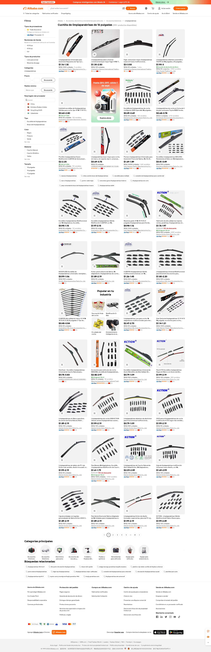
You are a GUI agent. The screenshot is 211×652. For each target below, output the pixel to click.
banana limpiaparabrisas (69, 176)
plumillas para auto (172, 571)
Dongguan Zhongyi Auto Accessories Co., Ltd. (170, 118)
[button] (123, 8)
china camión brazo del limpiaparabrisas (95, 176)
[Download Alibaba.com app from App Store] (159, 632)
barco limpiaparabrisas (68, 180)
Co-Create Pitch (33, 596)
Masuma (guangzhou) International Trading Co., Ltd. (105, 381)
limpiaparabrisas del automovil (115, 576)
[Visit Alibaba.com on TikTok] (179, 617)
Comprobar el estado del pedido (167, 600)
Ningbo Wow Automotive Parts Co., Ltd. (72, 281)
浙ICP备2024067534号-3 (161, 649)
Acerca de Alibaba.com (35, 587)
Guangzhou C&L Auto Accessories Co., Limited (73, 230)
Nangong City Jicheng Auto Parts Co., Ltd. (138, 118)
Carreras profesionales (35, 604)
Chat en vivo (128, 596)
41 (135, 535)
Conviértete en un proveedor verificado (169, 604)
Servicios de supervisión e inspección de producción (72, 609)
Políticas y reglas (65, 615)
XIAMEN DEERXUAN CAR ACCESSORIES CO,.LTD (73, 379)
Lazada (105, 642)
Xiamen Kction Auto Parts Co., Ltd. (167, 234)
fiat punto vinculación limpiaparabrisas (63, 567)
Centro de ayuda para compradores (136, 592)
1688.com (83, 642)
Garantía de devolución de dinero (71, 596)
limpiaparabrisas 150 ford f (36, 567)
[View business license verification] (125, 649)
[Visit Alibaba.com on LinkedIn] (161, 617)
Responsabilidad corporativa (37, 600)
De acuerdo (48, 80)
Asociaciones (160, 608)
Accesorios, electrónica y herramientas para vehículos (84, 21)
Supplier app (119, 632)
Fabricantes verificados (100, 592)
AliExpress (74, 642)
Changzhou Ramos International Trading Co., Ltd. (105, 69)
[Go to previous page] (104, 535)
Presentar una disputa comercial (135, 600)
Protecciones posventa (68, 604)
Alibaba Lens (38, 632)
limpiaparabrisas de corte (141, 180)
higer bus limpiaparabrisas (61, 571)
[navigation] (39, 278)
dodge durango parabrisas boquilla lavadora (112, 567)
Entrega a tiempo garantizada (69, 600)
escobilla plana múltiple (122, 176)
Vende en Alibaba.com (163, 592)
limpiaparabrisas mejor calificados (86, 571)
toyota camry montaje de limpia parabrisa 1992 (64, 576)
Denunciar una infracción (132, 615)
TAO (122, 642)
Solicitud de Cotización (99, 596)
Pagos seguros (65, 592)
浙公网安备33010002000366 (141, 649)
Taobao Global (114, 642)
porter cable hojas (87, 180)
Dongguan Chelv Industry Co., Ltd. (70, 168)
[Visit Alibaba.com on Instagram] (170, 617)
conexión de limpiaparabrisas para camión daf (150, 176)
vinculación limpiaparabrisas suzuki (148, 571)
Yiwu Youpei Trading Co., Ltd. (166, 71)
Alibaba (60, 21)
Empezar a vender (162, 596)
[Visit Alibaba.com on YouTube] (174, 617)
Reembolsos (128, 604)
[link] (208, 631)
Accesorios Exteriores (113, 21)
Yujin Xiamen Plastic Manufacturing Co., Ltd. (73, 69)
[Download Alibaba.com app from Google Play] (176, 632)
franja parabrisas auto (92, 576)
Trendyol (129, 642)
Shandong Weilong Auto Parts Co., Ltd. (169, 166)
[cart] (153, 9)
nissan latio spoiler (87, 567)
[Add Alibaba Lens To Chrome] (59, 632)
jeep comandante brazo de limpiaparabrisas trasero (77, 185)
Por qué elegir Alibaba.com (36, 592)
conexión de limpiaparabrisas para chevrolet (117, 571)
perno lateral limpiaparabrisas (37, 571)
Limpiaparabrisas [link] (130, 21)
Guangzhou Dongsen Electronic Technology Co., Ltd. (73, 119)
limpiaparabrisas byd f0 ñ (36, 576)
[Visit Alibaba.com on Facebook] (157, 617)
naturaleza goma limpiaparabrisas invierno (113, 180)
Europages (137, 642)
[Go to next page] (139, 535)
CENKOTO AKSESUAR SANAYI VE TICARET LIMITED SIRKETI (105, 166)
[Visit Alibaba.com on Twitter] (166, 617)
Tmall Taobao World (94, 642)
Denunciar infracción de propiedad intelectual (135, 609)
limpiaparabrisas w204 (107, 185)
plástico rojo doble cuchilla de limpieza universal (148, 567)
